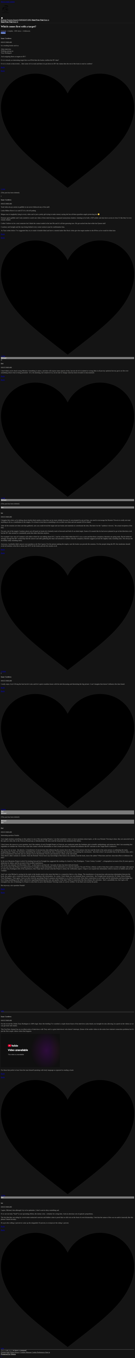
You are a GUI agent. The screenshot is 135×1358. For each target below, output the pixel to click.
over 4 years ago (6, 42)
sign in (10, 1350)
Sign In (15, 22)
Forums (10, 20)
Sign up (3, 1350)
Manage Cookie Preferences (35, 1352)
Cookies (23, 1352)
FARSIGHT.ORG (25, 20)
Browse (4, 20)
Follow (3, 33)
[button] (2, 18)
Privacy (17, 1352)
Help (8, 1352)
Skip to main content (8, 2)
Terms (12, 1352)
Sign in (46, 20)
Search (16, 20)
